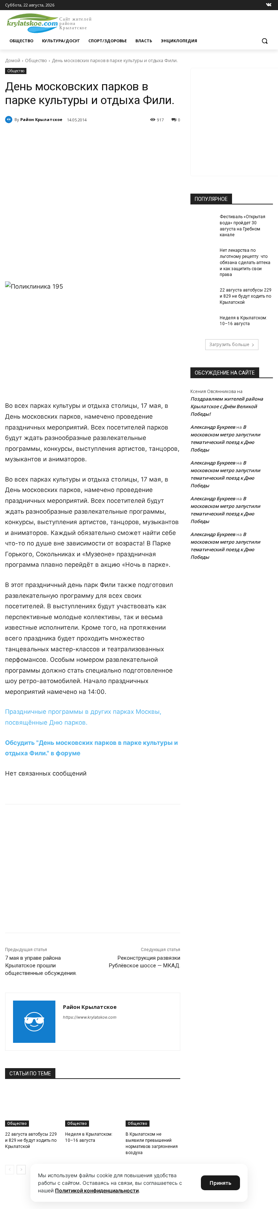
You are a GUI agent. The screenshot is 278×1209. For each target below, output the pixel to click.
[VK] (71, 138)
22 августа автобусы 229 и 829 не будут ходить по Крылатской (31, 1140)
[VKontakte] (269, 5)
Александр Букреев (212, 427)
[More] (138, 138)
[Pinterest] (121, 138)
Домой (12, 60)
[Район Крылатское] (9, 119)
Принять (220, 1183)
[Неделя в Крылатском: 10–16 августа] (92, 1107)
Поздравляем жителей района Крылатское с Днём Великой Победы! (226, 406)
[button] (264, 41)
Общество (36, 60)
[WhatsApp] (105, 138)
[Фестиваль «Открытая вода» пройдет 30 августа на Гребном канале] (202, 222)
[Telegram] (88, 138)
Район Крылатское (41, 119)
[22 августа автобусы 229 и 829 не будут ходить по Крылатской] (32, 1107)
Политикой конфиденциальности (97, 1190)
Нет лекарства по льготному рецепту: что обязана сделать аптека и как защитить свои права (245, 262)
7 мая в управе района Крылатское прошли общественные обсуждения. (41, 965)
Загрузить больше (229, 344)
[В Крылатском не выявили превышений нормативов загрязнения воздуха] (153, 1107)
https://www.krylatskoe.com (90, 1017)
